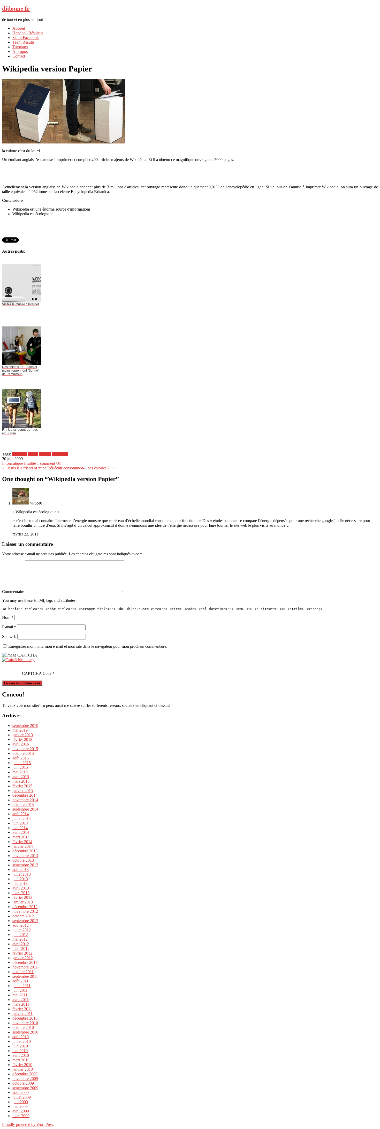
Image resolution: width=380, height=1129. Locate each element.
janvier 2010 (22, 1069)
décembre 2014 (24, 795)
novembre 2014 (25, 800)
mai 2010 (20, 1050)
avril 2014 (20, 832)
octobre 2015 (23, 753)
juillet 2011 (21, 985)
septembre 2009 (25, 1088)
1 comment (46, 463)
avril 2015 (20, 776)
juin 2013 (20, 879)
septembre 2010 (25, 1032)
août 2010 (20, 1037)
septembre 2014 (25, 809)
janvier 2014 (22, 846)
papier (33, 454)
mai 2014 (20, 828)
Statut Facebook (25, 37)
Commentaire (13, 591)
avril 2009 (20, 1111)
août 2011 (20, 981)
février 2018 (22, 739)
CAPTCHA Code (36, 673)
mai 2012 (20, 939)
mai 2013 (20, 883)
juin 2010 (20, 1046)
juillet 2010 (21, 1041)
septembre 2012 (25, 920)
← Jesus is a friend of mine (24, 468)
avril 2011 (20, 999)
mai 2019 (20, 730)
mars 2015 (20, 781)
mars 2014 (20, 837)
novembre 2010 (25, 1023)
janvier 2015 (22, 790)
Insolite (30, 463)
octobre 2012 (23, 916)
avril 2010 (20, 1055)
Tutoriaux (20, 47)
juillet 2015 (21, 762)
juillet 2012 (21, 930)
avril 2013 (20, 888)
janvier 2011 (22, 1013)
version (45, 454)
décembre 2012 (24, 906)
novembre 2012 (25, 911)
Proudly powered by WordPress (28, 1124)
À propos (20, 51)
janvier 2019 (22, 735)
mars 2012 (20, 948)
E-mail (9, 627)
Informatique (12, 463)
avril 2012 (20, 944)
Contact (18, 56)
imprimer (19, 454)
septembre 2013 (25, 865)
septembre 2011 (25, 976)
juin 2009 (20, 1102)
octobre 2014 (23, 804)
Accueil (18, 28)
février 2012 (22, 953)
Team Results (23, 42)
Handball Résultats (27, 33)
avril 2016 (20, 744)
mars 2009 (20, 1116)
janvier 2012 (22, 958)
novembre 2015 (25, 749)
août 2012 (20, 925)
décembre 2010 (24, 1018)
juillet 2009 (21, 1097)
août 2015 (20, 758)
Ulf (59, 463)
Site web (9, 636)
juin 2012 (20, 934)
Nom (7, 617)
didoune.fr (16, 8)
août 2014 (20, 814)
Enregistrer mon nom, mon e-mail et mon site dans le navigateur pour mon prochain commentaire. (87, 646)
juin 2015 (20, 767)
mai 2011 (19, 995)
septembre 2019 (25, 725)
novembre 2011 (25, 967)
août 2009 (20, 1092)
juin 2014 (20, 823)
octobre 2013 (23, 860)
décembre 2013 (24, 851)
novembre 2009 (25, 1078)
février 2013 (22, 897)
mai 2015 (20, 772)
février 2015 (22, 786)
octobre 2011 (23, 972)
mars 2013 (20, 893)
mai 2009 (20, 1106)
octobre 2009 (23, 1083)
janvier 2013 (22, 902)
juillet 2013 (21, 874)
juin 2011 (20, 990)
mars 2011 (20, 1004)
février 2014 (22, 841)
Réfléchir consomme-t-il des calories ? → (81, 468)
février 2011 (22, 1009)
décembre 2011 (24, 962)
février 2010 (22, 1064)
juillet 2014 (21, 818)
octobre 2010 (23, 1027)
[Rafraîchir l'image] (18, 660)
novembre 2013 (25, 855)
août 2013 (20, 869)
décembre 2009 (24, 1074)
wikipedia (60, 454)
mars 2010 (20, 1060)
